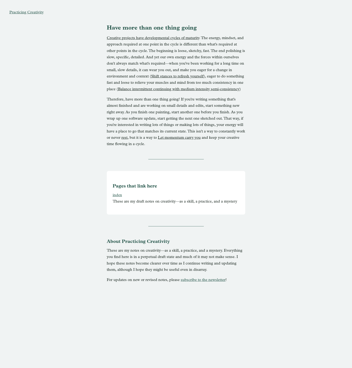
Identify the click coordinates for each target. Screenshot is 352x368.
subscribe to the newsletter (203, 280)
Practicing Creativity (26, 12)
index (117, 195)
